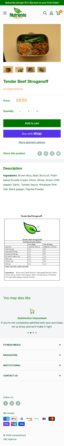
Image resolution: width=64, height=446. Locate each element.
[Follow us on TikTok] (18, 403)
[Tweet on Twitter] (52, 153)
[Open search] (45, 13)
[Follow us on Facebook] (5, 403)
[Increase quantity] (37, 111)
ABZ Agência (9, 439)
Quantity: (8, 111)
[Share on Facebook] (39, 153)
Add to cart (32, 123)
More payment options (32, 142)
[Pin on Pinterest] (46, 153)
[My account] (51, 13)
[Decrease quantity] (19, 111)
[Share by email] (58, 153)
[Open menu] (5, 13)
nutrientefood (13, 89)
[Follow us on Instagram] (12, 403)
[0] (58, 13)
